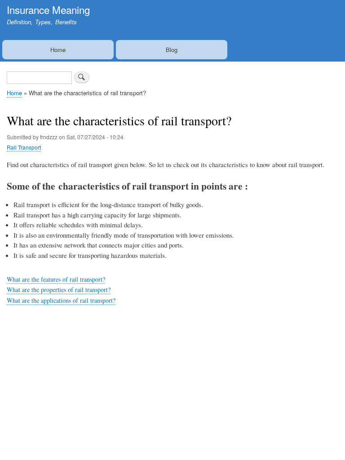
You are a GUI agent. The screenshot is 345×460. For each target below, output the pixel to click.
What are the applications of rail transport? (61, 300)
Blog (171, 49)
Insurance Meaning (48, 9)
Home (58, 49)
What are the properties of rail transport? (59, 289)
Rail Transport (24, 147)
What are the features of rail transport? (56, 279)
